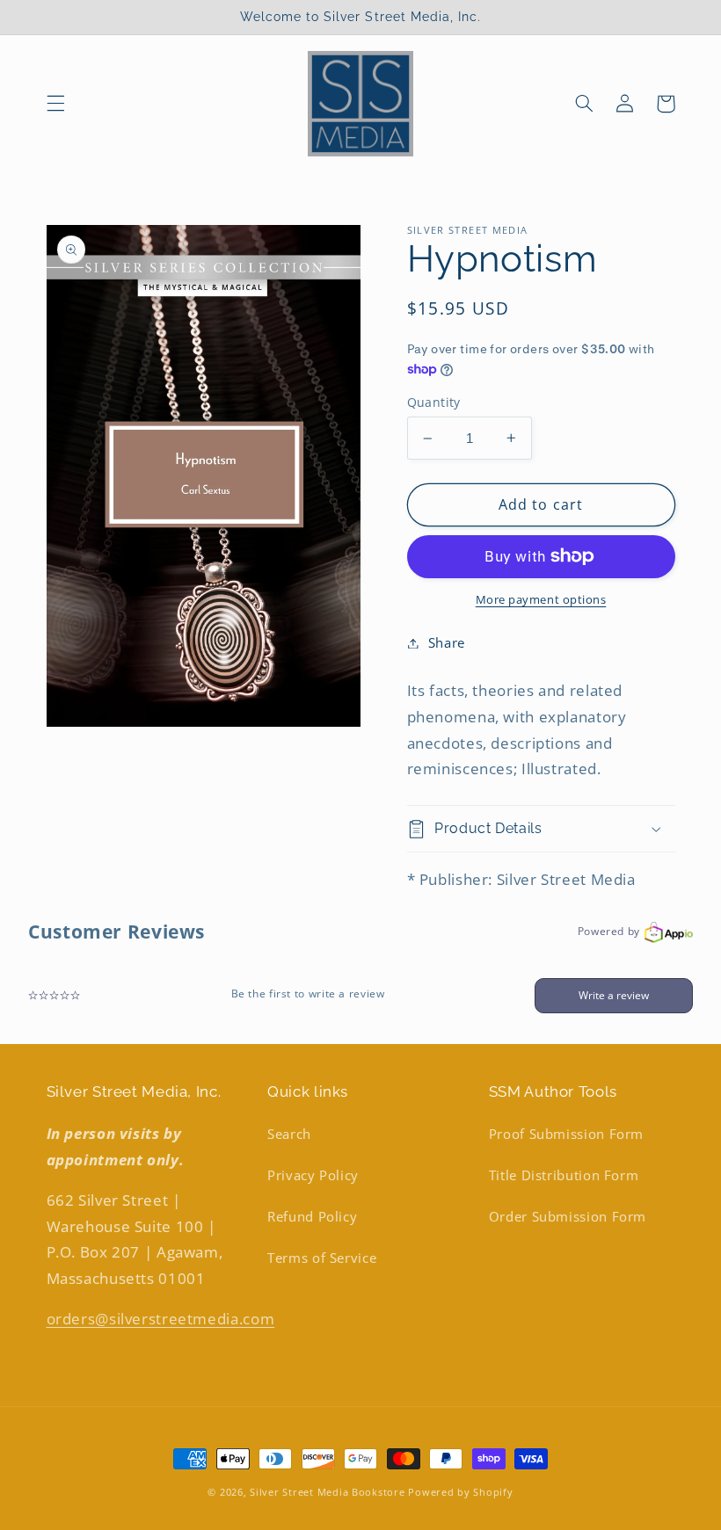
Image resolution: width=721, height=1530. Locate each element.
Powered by (609, 931)
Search (289, 1133)
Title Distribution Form (564, 1175)
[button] (55, 103)
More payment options (541, 599)
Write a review (614, 995)
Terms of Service (321, 1257)
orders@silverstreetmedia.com (161, 1319)
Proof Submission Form (566, 1133)
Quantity (434, 402)
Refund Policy (312, 1216)
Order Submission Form (567, 1216)
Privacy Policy (313, 1175)
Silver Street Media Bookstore (327, 1492)
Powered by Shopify (460, 1492)
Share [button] (446, 642)
